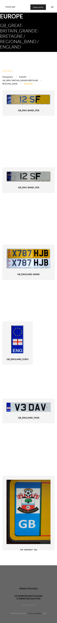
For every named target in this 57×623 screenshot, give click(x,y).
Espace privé (38, 7)
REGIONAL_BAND (10, 83)
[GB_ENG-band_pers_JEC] (28, 176)
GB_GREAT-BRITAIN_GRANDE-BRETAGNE (20, 80)
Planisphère (7, 77)
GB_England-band (28, 274)
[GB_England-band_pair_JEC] (28, 258)
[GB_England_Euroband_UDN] (17, 339)
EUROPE (22, 77)
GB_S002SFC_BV (28, 550)
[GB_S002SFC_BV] (28, 511)
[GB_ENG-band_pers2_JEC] (28, 99)
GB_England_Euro (17, 359)
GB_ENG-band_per (28, 110)
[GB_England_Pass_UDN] (28, 406)
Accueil (7, 70)
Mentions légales (28, 605)
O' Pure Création (35, 613)
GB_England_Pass (28, 417)
